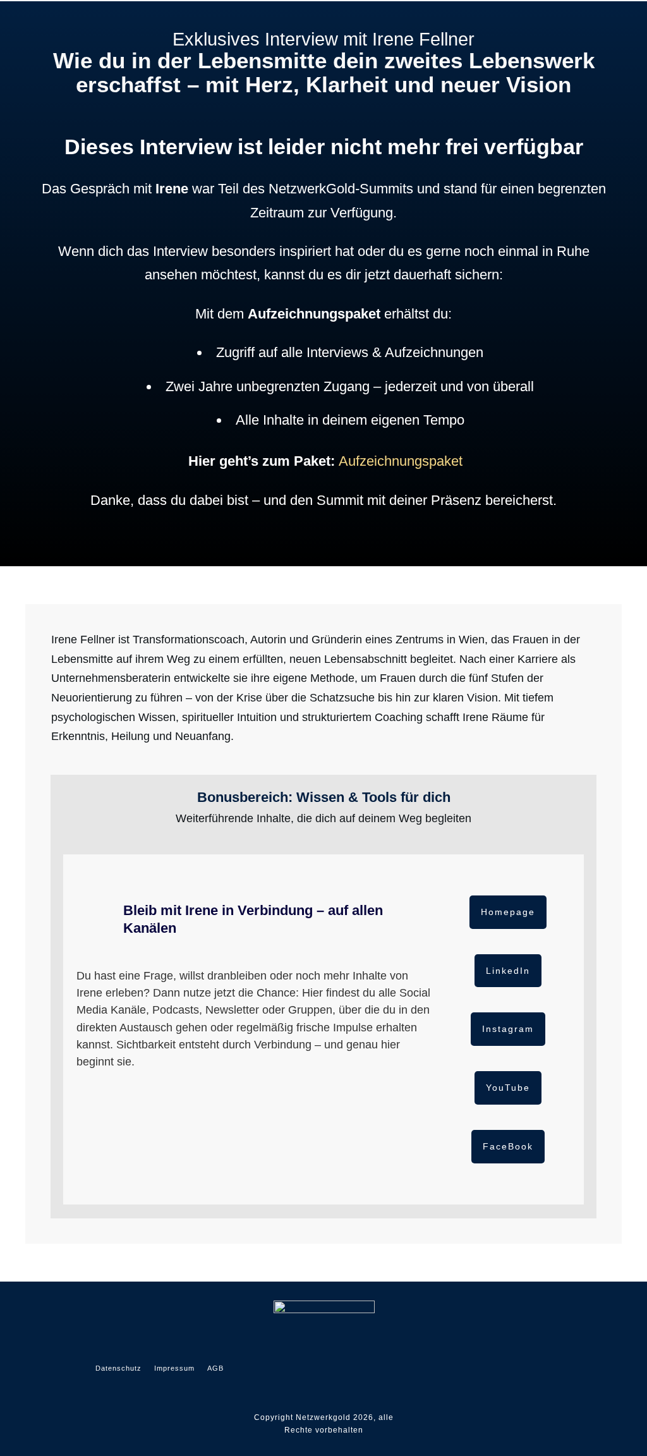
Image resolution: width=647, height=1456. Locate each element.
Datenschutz (118, 1368)
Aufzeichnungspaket (401, 461)
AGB (215, 1368)
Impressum (174, 1368)
